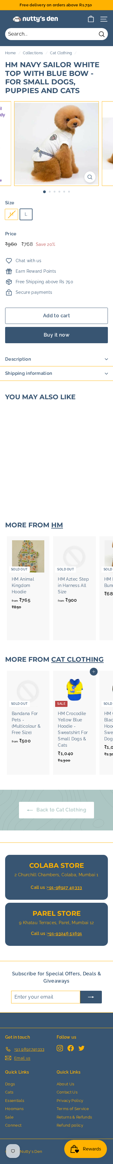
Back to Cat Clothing (60, 810)
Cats (9, 1092)
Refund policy (70, 1125)
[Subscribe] (91, 997)
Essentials (14, 1100)
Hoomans (14, 1108)
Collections (33, 53)
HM (57, 525)
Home (10, 53)
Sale (9, 1117)
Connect (13, 1125)
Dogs (10, 1084)
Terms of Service (73, 1108)
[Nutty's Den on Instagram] (60, 1048)
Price (11, 234)
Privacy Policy (70, 1100)
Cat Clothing (61, 53)
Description (18, 359)
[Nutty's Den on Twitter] (81, 1048)
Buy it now (56, 335)
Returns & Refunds (74, 1117)
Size (9, 203)
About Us (65, 1084)
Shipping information (28, 373)
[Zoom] (90, 177)
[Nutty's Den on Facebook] (70, 1048)
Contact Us (67, 1092)
